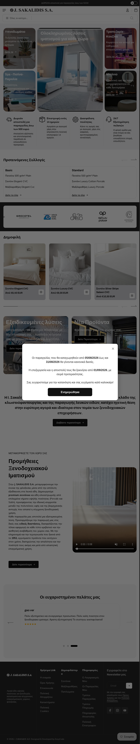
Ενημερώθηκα (70, 392)
